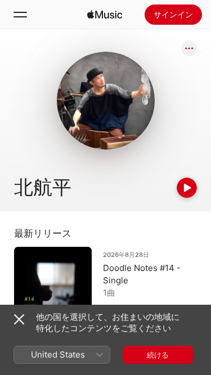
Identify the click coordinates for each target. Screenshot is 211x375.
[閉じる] (19, 319)
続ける (158, 354)
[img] (104, 15)
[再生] (187, 188)
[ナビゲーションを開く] (20, 14)
